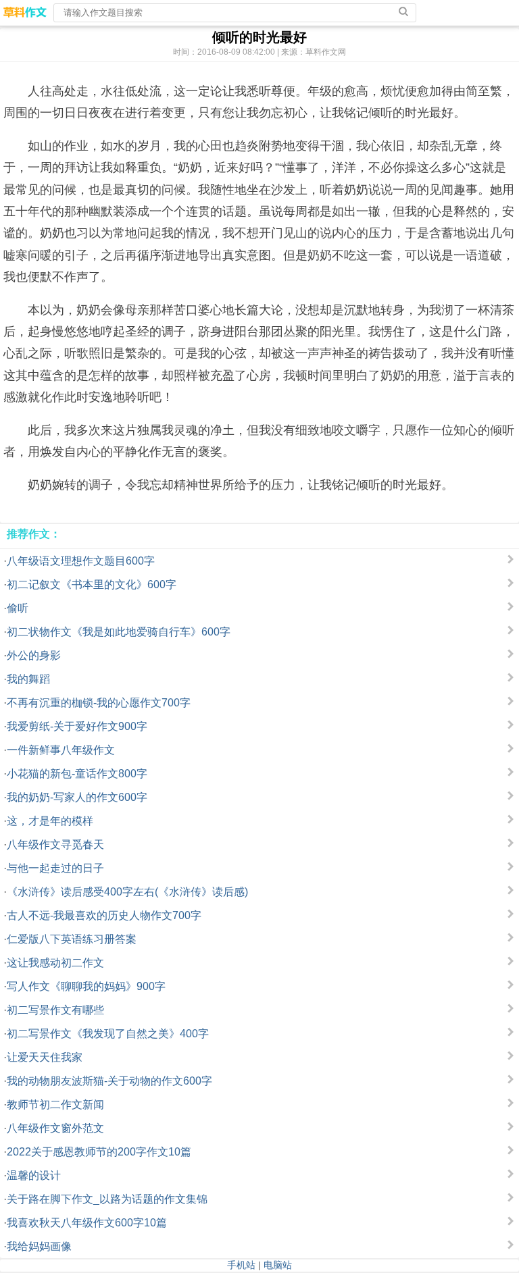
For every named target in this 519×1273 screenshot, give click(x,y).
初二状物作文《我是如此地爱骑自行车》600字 (118, 632)
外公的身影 (34, 655)
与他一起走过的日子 (55, 868)
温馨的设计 (34, 1175)
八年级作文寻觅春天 (55, 844)
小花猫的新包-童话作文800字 (77, 773)
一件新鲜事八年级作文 (61, 750)
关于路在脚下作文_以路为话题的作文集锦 (107, 1199)
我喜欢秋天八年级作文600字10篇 (87, 1222)
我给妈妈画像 (39, 1246)
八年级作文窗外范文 (55, 1128)
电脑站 (278, 1264)
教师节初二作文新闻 (55, 1104)
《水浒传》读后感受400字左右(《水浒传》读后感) (127, 892)
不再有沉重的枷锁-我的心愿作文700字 (99, 702)
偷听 (17, 608)
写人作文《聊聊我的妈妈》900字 (86, 986)
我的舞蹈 (28, 679)
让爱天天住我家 (44, 1057)
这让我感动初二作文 (55, 962)
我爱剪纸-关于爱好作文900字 (77, 726)
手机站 (241, 1264)
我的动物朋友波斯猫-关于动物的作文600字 (109, 1081)
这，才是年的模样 (50, 821)
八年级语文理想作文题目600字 (81, 561)
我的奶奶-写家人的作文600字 (77, 797)
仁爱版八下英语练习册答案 (72, 939)
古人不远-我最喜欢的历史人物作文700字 (104, 915)
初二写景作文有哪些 (55, 1010)
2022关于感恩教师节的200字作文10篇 (99, 1152)
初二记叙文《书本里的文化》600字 (91, 584)
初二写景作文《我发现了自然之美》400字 (108, 1033)
